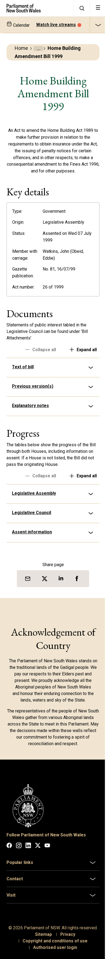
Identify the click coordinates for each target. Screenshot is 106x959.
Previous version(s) (32, 393)
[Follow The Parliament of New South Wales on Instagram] (18, 851)
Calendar (21, 25)
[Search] (81, 8)
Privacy (65, 945)
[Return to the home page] (36, 8)
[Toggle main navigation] (98, 8)
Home (21, 48)
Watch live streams (56, 24)
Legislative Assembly (34, 500)
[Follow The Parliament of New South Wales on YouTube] (47, 851)
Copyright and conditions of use (53, 952)
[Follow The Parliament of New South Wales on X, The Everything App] (37, 851)
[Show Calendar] (98, 25)
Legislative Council (31, 519)
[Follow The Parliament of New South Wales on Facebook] (9, 851)
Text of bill (23, 373)
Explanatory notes (30, 412)
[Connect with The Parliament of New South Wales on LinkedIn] (28, 851)
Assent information (32, 538)
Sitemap (41, 945)
